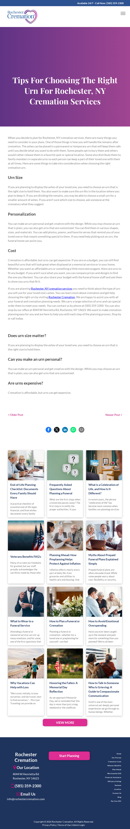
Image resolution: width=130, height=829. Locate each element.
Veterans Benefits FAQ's (25, 556)
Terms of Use (64, 825)
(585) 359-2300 (115, 3)
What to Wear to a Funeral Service (21, 623)
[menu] (123, 13)
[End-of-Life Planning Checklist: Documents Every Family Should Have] (26, 465)
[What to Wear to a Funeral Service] (26, 602)
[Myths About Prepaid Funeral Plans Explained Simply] (104, 536)
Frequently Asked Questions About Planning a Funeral (60, 489)
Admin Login (78, 825)
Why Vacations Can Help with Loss (22, 685)
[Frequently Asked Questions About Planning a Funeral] (65, 465)
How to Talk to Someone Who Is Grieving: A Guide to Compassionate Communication (103, 689)
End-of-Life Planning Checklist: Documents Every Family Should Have (24, 491)
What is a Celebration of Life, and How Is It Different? (103, 489)
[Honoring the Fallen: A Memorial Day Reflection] (65, 663)
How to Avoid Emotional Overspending (103, 623)
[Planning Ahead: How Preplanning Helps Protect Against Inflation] (65, 536)
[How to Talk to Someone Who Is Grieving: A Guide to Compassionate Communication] (104, 663)
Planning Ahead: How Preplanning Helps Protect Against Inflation (65, 559)
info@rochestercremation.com (26, 799)
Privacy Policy (49, 825)
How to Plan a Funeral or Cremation (64, 623)
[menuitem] (104, 754)
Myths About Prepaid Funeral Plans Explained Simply (103, 559)
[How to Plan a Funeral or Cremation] (65, 602)
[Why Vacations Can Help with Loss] (26, 663)
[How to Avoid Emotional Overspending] (104, 602)
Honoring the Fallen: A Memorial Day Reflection (63, 687)
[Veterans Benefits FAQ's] (26, 536)
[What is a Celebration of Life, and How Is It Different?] (104, 465)
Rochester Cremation (62, 297)
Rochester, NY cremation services (51, 288)
